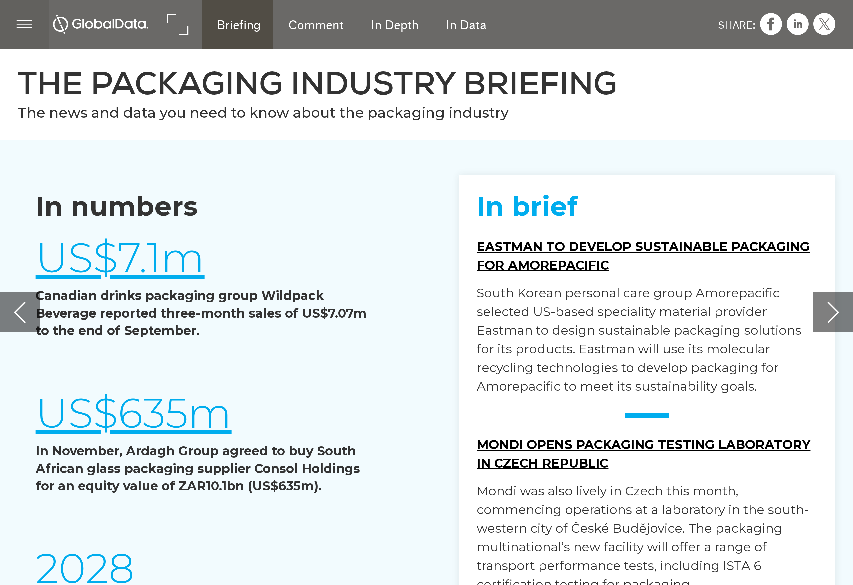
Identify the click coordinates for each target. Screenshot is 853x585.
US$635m (134, 413)
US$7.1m (120, 258)
